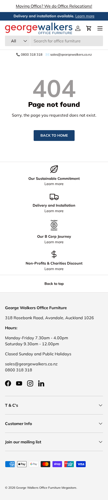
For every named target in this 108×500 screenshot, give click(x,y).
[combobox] (54, 41)
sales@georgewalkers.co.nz (31, 363)
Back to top (54, 283)
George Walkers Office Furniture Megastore (46, 487)
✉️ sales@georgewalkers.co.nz (68, 54)
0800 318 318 (18, 369)
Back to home (54, 135)
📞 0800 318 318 (29, 54)
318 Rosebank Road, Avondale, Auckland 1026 (49, 317)
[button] (88, 28)
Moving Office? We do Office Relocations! (54, 6)
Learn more (84, 16)
